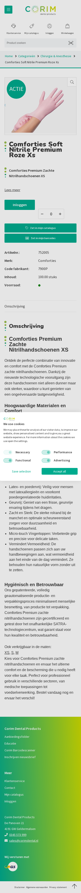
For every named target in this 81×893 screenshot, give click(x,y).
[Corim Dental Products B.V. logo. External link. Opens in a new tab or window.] (9, 419)
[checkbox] (7, 452)
